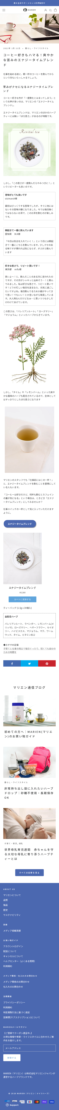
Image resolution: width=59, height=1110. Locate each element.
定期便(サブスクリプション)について (21, 1017)
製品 (5, 905)
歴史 (5, 910)
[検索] (50, 10)
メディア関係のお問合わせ (16, 981)
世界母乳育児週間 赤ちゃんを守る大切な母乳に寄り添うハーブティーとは (29, 854)
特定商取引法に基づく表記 (16, 1012)
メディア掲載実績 (12, 930)
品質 (5, 900)
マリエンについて (12, 895)
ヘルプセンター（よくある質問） (19, 961)
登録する (11, 1057)
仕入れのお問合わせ (13, 986)
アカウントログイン (13, 946)
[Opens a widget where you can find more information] (12, 1105)
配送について (9, 951)
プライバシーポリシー (14, 1002)
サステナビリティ (12, 915)
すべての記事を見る (29, 872)
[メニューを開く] (3, 10)
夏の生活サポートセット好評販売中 (29, 3)
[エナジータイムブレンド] (29, 149)
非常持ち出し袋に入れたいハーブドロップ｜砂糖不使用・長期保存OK (29, 792)
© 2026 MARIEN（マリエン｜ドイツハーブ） (29, 1093)
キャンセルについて (13, 956)
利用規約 (7, 966)
